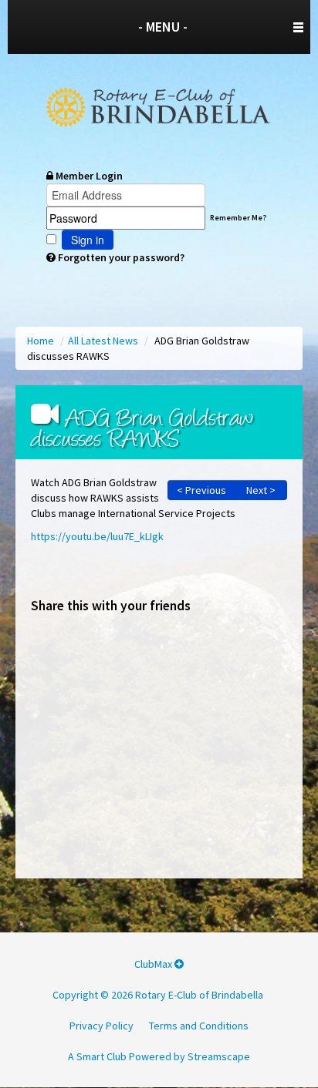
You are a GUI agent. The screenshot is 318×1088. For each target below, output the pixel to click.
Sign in (87, 239)
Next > (261, 490)
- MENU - (163, 26)
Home (41, 341)
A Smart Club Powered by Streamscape (159, 1056)
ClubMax (154, 964)
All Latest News (104, 341)
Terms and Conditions (199, 1026)
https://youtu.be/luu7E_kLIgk (97, 536)
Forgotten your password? (120, 257)
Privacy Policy (101, 1026)
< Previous (201, 490)
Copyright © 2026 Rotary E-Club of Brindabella (157, 995)
